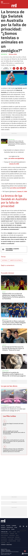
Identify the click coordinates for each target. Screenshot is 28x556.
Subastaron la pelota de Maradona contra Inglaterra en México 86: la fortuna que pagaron (14, 374)
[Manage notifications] (25, 551)
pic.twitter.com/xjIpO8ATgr (16, 158)
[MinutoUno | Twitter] (23, 526)
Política (3, 525)
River (10, 531)
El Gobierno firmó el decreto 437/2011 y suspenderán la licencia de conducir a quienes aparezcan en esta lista (13, 450)
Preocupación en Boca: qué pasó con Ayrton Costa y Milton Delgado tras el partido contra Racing (14, 322)
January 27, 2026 (22, 191)
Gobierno (3, 542)
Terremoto (3, 537)
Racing (14, 531)
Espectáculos (10, 527)
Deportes (4, 54)
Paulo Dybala (4, 540)
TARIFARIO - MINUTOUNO (6, 550)
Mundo (12, 529)
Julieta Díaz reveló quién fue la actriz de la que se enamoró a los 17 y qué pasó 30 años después (13, 441)
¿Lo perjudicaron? (5, 405)
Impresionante (5, 370)
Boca (18, 531)
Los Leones (10, 539)
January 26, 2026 (14, 164)
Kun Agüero (12, 535)
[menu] (3, 2)
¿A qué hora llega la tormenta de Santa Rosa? (13, 424)
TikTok (8, 542)
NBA (16, 533)
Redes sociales (4, 535)
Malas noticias (5, 319)
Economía (14, 525)
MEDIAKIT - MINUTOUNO (5, 549)
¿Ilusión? (4, 345)
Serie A (3, 292)
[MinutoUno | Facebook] (26, 526)
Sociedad (8, 525)
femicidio (17, 537)
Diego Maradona (5, 533)
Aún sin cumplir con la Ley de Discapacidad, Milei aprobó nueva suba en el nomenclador (14, 432)
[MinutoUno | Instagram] (20, 526)
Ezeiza (18, 540)
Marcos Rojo (18, 539)
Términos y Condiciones (6, 544)
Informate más (11, 139)
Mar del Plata (10, 537)
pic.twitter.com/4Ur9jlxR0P (18, 188)
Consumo (12, 533)
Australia (4, 260)
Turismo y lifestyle (5, 529)
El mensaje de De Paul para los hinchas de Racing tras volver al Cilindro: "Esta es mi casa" (13, 348)
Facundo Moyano (12, 540)
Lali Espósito (4, 539)
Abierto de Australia (16, 260)
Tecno (15, 527)
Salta (17, 535)
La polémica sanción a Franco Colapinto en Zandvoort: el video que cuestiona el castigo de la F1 (13, 409)
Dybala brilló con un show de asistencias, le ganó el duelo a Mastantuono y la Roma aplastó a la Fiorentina (17, 143)
